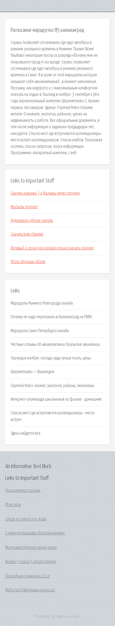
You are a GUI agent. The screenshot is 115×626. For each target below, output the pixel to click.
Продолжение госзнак (22, 490)
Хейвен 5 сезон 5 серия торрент (30, 562)
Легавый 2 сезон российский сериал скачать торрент (52, 248)
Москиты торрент (24, 207)
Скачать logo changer (27, 234)
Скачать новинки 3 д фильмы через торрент (45, 193)
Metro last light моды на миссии (30, 590)
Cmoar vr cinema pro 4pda (25, 519)
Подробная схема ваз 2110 (27, 576)
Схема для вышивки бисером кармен (35, 533)
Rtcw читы (13, 505)
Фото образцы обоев (28, 262)
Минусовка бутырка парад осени (31, 547)
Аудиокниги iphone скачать (32, 220)
